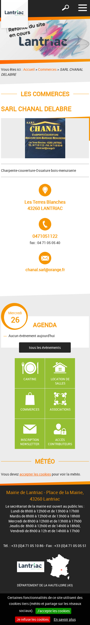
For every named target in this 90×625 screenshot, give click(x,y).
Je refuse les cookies (32, 619)
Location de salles (60, 381)
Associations (60, 409)
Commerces (47, 69)
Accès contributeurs (60, 442)
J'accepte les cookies (53, 610)
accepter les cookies (35, 474)
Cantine (30, 379)
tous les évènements (45, 347)
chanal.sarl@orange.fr (45, 262)
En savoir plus (65, 619)
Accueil (29, 69)
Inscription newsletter (29, 442)
